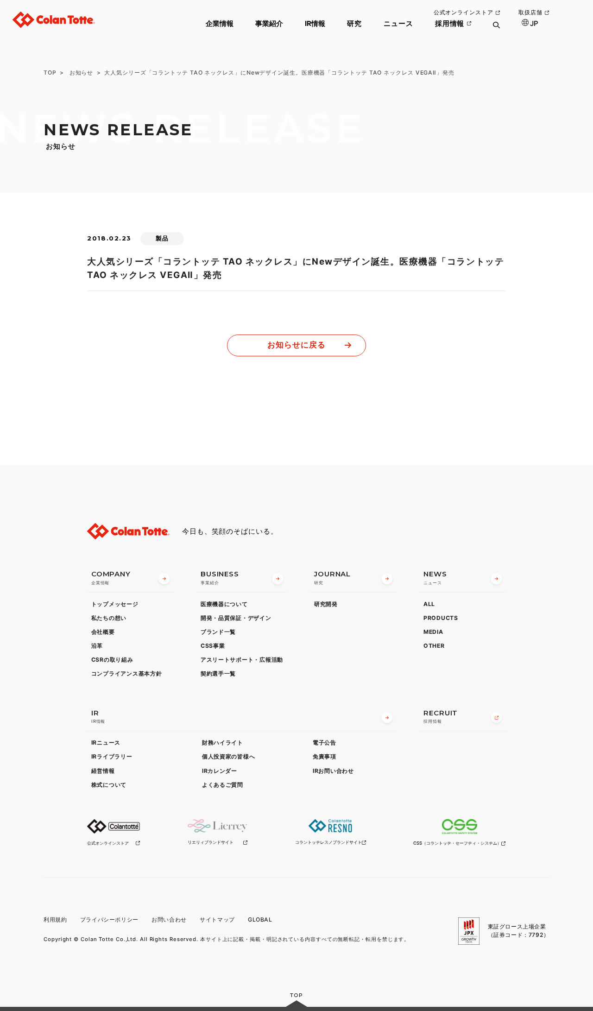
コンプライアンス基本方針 (126, 673)
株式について (108, 784)
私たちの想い (108, 617)
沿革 (97, 645)
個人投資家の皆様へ (228, 756)
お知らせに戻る (296, 344)
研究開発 (326, 603)
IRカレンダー (219, 770)
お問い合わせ (169, 919)
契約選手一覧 (218, 673)
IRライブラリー (111, 756)
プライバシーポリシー (109, 919)
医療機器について (224, 603)
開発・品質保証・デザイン (236, 617)
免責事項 (324, 756)
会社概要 (103, 631)
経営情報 (103, 770)
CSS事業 (213, 645)
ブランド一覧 (218, 631)
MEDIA (433, 631)
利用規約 (55, 919)
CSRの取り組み (112, 659)
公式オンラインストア (463, 12)
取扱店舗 (530, 12)
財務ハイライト (222, 742)
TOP (50, 72)
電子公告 (324, 742)
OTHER (434, 645)
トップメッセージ (115, 603)
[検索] (496, 30)
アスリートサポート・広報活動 (242, 659)
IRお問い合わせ (333, 770)
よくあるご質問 (222, 784)
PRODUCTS (440, 617)
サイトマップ (217, 919)
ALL (429, 603)
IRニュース (105, 742)
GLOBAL (260, 919)
